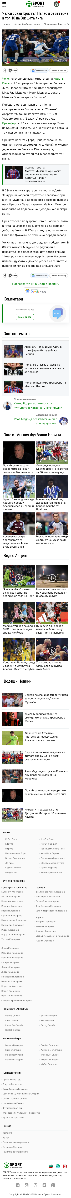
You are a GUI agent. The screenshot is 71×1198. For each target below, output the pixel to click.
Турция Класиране (10, 939)
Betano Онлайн (12, 1015)
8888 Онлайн (47, 1020)
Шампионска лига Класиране (50, 891)
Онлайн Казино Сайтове (15, 1098)
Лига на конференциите (53, 858)
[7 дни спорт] (35, 4)
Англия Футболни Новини (27, 24)
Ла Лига (9, 863)
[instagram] (35, 1185)
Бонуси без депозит (12, 1084)
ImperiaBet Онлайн (50, 1054)
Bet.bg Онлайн (48, 1025)
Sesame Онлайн (49, 1015)
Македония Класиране (12, 976)
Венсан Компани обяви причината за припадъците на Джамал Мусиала (46, 698)
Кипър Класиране (10, 962)
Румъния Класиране (11, 995)
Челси (6, 78)
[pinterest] (53, 1185)
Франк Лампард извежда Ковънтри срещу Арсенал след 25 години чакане (18, 504)
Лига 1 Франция (49, 844)
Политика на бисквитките (15, 1151)
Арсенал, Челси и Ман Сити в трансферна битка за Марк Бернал (43, 350)
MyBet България (49, 1064)
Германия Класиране (12, 901)
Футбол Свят (47, 839)
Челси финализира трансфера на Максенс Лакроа (45, 384)
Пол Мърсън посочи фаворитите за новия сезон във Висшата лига (18, 469)
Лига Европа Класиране (48, 896)
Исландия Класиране (12, 953)
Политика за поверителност (17, 1142)
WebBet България (50, 1059)
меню (4, 6)
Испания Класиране (11, 906)
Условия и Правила (12, 1147)
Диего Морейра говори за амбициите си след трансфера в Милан (45, 717)
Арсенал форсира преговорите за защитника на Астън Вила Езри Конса (15, 541)
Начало (6, 24)
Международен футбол (52, 863)
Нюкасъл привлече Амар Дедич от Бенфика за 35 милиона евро (52, 540)
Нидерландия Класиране (14, 920)
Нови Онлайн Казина (13, 1103)
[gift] (56, 4)
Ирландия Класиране (12, 957)
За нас (6, 1137)
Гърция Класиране (45, 940)
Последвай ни (40, 70)
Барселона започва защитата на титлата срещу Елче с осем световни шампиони (45, 756)
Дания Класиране (10, 948)
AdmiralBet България (51, 1050)
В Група (9, 848)
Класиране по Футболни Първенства (21, 1113)
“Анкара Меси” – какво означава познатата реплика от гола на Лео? (18, 593)
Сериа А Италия (13, 867)
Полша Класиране (10, 991)
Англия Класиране (10, 896)
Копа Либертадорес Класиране (51, 910)
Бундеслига (11, 872)
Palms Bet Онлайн (14, 1025)
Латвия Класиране (10, 967)
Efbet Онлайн (11, 1020)
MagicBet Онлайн (14, 1054)
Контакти (7, 1132)
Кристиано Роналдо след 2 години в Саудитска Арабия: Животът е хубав (19, 666)
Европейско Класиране (47, 901)
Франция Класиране (11, 915)
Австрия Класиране (45, 921)
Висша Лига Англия (15, 858)
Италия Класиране (10, 910)
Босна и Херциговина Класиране (52, 936)
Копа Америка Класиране (48, 906)
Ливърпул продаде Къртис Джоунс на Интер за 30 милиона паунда (52, 469)
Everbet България (50, 1045)
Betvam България (14, 1045)
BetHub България (14, 1059)
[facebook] (18, 1185)
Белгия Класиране (45, 926)
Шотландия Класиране (12, 925)
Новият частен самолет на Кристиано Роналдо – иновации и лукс (51, 593)
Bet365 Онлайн (13, 1030)
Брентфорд (9, 123)
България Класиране (12, 891)
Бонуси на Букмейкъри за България (21, 1093)
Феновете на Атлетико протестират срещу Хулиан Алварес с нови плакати (42, 736)
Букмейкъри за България (15, 1089)
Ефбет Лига (11, 839)
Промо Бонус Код (11, 1079)
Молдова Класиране (11, 981)
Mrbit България (13, 1050)
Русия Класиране (10, 930)
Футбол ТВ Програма (13, 1117)
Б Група (9, 844)
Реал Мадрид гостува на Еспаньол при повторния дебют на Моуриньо (46, 775)
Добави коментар (58, 70)
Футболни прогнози (12, 1108)
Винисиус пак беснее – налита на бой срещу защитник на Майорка (50, 629)
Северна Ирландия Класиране (16, 1000)
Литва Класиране (10, 972)
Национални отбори (15, 853)
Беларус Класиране (46, 931)
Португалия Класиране (13, 934)
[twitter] (44, 1185)
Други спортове (49, 867)
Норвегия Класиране (12, 986)
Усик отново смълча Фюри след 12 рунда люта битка (49, 666)
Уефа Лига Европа (50, 853)
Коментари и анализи (51, 872)
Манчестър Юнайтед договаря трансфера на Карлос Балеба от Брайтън (50, 504)
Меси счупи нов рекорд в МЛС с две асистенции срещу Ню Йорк (19, 629)
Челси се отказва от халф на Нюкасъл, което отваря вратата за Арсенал (44, 368)
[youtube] (26, 1185)
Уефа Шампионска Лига (53, 848)
